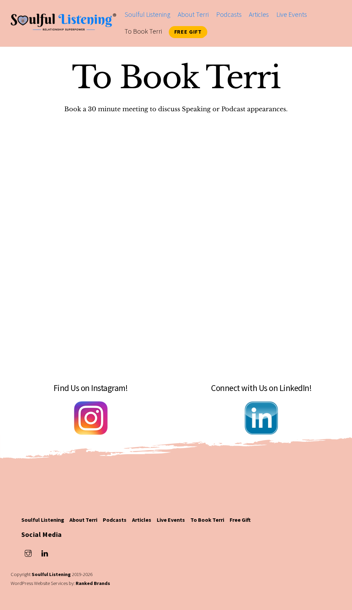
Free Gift (188, 31)
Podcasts (229, 14)
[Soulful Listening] (64, 26)
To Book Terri (143, 31)
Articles (259, 14)
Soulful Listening (147, 14)
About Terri (193, 14)
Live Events (291, 14)
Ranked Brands (93, 583)
